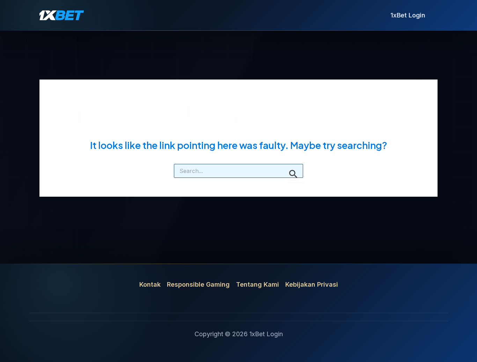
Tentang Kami (257, 284)
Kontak (150, 284)
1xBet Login (407, 15)
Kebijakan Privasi (311, 284)
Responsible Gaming (198, 284)
